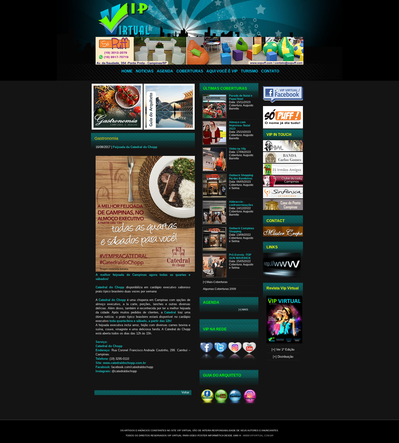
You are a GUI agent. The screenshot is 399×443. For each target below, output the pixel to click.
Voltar (185, 392)
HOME (127, 71)
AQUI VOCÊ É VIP (222, 71)
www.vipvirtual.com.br (258, 435)
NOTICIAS (145, 71)
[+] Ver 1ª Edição (283, 349)
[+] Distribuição (283, 356)
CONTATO (270, 71)
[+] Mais (243, 309)
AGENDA (165, 71)
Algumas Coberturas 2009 (219, 289)
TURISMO (249, 71)
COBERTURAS (189, 71)
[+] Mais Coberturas (215, 282)
